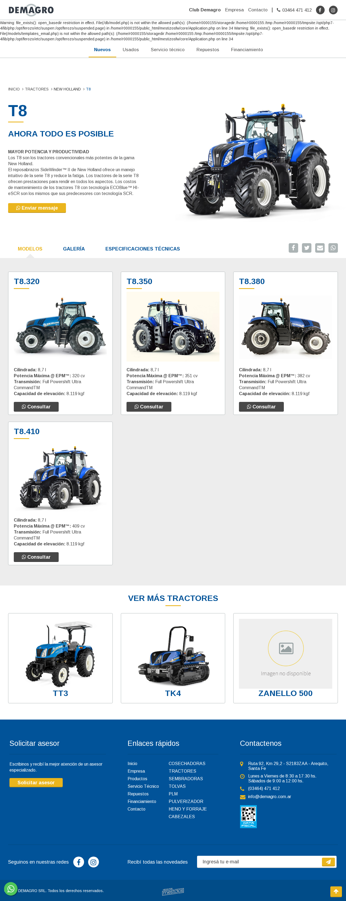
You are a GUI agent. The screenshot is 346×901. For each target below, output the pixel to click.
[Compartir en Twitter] (306, 248)
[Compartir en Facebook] (293, 248)
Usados (131, 49)
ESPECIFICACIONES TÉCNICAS (142, 249)
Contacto (258, 10)
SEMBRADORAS (186, 778)
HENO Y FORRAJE (188, 809)
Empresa (234, 10)
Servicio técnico (168, 49)
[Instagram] (333, 10)
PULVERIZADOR (186, 801)
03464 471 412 (297, 10)
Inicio (132, 763)
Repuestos (208, 49)
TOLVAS (177, 786)
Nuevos (102, 49)
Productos (137, 778)
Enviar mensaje (39, 208)
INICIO (14, 89)
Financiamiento (247, 49)
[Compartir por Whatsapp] (333, 248)
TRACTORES (37, 89)
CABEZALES (182, 816)
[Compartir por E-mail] (320, 248)
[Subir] (336, 891)
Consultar (38, 406)
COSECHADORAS (187, 763)
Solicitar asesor (36, 782)
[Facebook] (320, 10)
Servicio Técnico (143, 786)
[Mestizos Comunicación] (173, 892)
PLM (173, 794)
